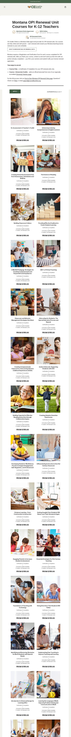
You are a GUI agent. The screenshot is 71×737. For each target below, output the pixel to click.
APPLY (15, 91)
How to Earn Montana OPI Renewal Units (22, 49)
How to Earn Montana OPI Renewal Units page (39, 78)
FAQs (15, 80)
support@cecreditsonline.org (32, 80)
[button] (4, 7)
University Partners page (23, 74)
